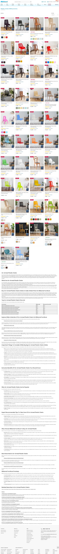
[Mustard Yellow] (21, 61)
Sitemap (28, 542)
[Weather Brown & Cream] (4, 62)
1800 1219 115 (46, 528)
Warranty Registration (30, 538)
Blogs (15, 537)
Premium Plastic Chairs (26, 489)
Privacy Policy (29, 533)
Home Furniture (3, 530)
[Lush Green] (46, 219)
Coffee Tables (3, 550)
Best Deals (44, 1)
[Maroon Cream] (2, 62)
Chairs (3, 489)
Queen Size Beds (3, 549)
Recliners (2, 552)
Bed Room (7, 5)
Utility (45, 4)
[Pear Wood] (17, 108)
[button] (3, 33)
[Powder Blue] (7, 132)
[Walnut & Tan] (7, 268)
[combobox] (23, 2)
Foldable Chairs (33, 489)
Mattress (56, 4)
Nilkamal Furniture (21, 430)
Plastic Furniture (31, 5)
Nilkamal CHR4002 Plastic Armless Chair (8, 305)
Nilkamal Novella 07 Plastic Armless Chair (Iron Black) (10, 312)
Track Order (51, 1)
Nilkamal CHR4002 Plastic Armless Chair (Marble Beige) (10, 307)
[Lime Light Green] (50, 62)
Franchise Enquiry (29, 534)
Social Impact (16, 531)
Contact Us (16, 533)
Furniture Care (29, 539)
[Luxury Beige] (48, 244)
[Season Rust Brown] (2, 37)
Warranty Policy (29, 537)
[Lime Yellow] (53, 62)
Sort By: (52, 13)
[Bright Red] (7, 37)
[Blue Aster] (48, 62)
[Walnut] (50, 244)
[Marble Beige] (4, 37)
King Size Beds (9, 549)
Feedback (15, 535)
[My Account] (54, 1)
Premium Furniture (49, 5)
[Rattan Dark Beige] (19, 61)
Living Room (2, 5)
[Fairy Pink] (2, 132)
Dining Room (13, 5)
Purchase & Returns (30, 535)
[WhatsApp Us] (58, 547)
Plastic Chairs (19, 5)
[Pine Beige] (2, 243)
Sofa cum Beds (9, 552)
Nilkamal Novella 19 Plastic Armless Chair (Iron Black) (10, 313)
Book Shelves (9, 553)
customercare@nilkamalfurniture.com (49, 534)
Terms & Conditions (30, 531)
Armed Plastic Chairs (7, 489)
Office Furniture (3, 531)
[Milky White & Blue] (2, 268)
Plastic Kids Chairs (19, 489)
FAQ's (15, 534)
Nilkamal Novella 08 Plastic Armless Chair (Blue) (9, 311)
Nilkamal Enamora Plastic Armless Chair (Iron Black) (10, 308)
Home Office (25, 5)
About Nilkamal (16, 530)
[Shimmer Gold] (17, 242)
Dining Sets (9, 550)
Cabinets (2, 553)
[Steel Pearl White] (19, 242)
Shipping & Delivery (30, 530)
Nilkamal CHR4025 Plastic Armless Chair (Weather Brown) (11, 309)
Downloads (28, 541)
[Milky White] (46, 244)
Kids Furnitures (39, 5)
